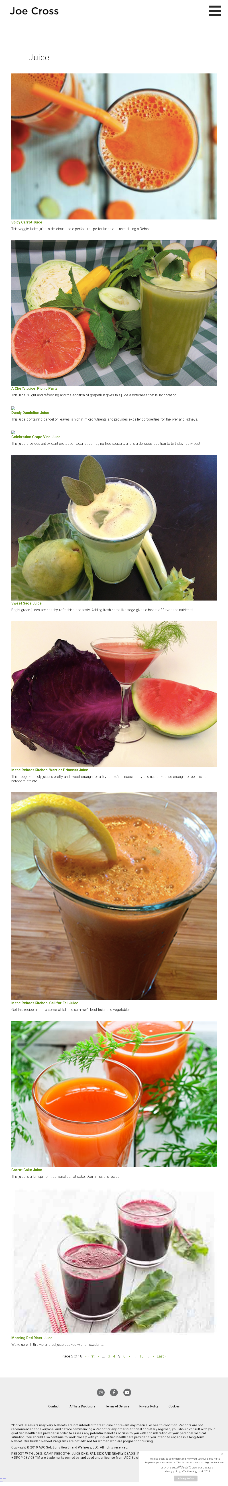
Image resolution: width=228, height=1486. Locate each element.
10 (141, 1356)
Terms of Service (117, 1406)
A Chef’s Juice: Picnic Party (34, 388)
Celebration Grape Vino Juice (36, 437)
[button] (185, 1462)
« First (89, 1356)
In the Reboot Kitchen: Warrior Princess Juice (49, 770)
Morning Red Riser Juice (32, 1338)
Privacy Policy (149, 1406)
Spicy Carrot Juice (26, 222)
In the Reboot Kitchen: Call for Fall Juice (44, 1003)
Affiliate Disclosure (82, 1406)
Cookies (174, 1406)
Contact (53, 1406)
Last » (161, 1356)
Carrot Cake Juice (26, 1170)
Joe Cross (34, 11)
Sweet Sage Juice (26, 603)
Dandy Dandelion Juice (30, 413)
